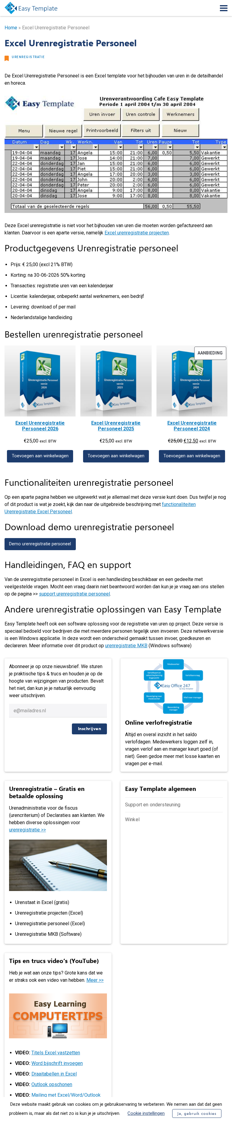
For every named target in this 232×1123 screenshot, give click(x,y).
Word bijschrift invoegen (57, 1063)
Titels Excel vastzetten (55, 1053)
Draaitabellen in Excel (54, 1074)
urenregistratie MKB (126, 645)
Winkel (132, 819)
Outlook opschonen (51, 1084)
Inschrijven (89, 729)
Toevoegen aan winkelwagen (40, 456)
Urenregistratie (28, 57)
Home (11, 28)
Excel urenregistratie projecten (137, 233)
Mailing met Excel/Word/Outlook (66, 1095)
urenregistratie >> (27, 830)
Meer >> (95, 980)
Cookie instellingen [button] (146, 1113)
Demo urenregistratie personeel (40, 544)
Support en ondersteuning (153, 805)
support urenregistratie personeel (74, 594)
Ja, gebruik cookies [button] (196, 1113)
